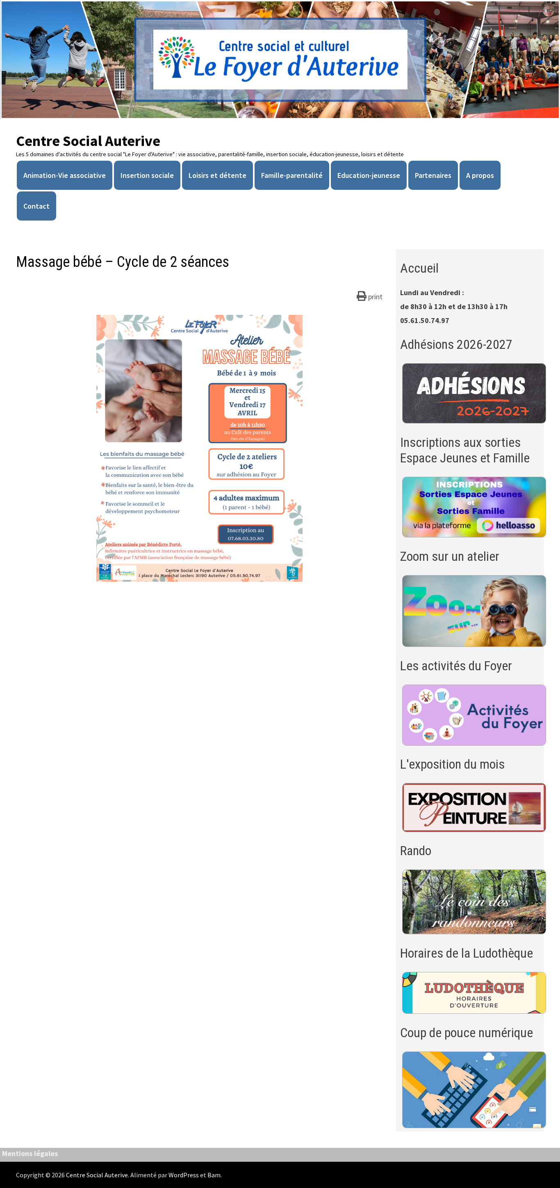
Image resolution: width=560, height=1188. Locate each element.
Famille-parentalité (292, 175)
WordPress (183, 1175)
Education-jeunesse (368, 175)
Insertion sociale (147, 175)
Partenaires (433, 175)
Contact (36, 206)
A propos (480, 175)
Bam (214, 1175)
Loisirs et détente (217, 175)
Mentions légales (30, 1153)
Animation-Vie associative (64, 175)
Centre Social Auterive (88, 141)
